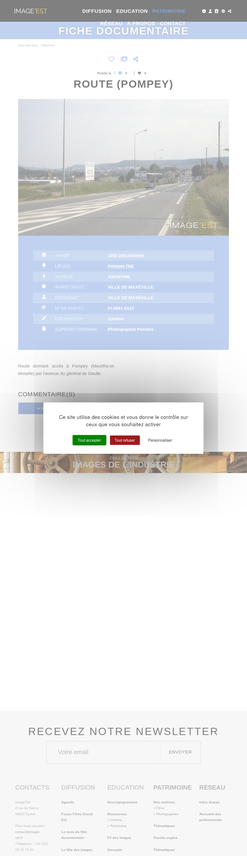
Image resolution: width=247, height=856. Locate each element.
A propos (141, 23)
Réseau (111, 23)
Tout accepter (89, 440)
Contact (173, 23)
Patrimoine (169, 11)
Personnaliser (160, 440)
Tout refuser (125, 440)
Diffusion (97, 11)
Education (132, 11)
